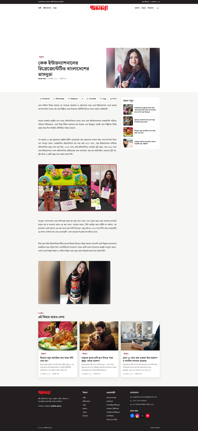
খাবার (143, 8)
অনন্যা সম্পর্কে (111, 398)
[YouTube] (148, 416)
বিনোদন (150, 8)
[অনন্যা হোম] (99, 8)
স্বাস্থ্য (55, 8)
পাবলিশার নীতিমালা (113, 412)
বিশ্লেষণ (41, 57)
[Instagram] (137, 416)
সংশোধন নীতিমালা (112, 409)
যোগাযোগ (109, 401)
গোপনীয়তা (110, 416)
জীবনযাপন (47, 8)
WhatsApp (60, 99)
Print (114, 99)
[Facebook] (132, 416)
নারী (39, 8)
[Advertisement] (99, 32)
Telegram (74, 99)
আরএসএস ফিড (111, 420)
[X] (142, 416)
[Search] (158, 8)
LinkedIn (92, 99)
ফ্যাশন (137, 8)
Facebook (46, 99)
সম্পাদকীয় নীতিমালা (113, 405)
